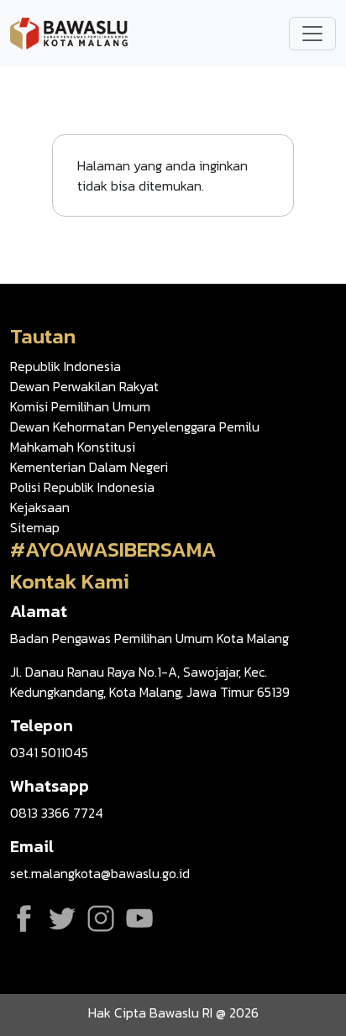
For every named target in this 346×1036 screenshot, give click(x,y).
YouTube (139, 918)
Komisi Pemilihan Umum (80, 406)
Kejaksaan (40, 507)
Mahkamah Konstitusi (72, 447)
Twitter (62, 918)
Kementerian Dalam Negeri (89, 467)
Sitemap (35, 527)
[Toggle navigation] (312, 33)
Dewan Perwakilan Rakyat (84, 386)
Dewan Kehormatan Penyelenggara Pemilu (135, 426)
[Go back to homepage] (69, 32)
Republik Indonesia (65, 366)
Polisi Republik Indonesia (82, 487)
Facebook (23, 918)
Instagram (100, 918)
